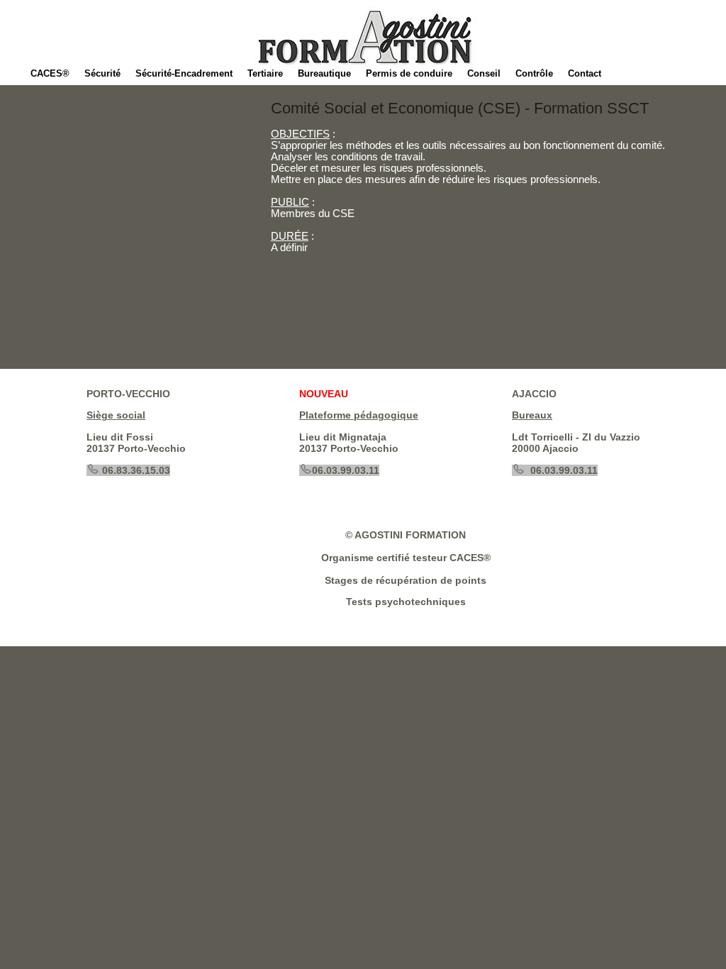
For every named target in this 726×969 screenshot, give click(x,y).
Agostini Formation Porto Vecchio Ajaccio (504, 32)
